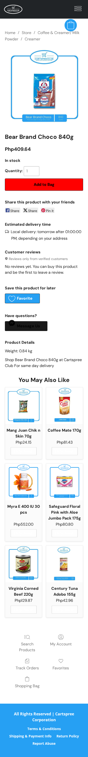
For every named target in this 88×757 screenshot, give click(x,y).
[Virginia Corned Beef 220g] (23, 563)
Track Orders (27, 668)
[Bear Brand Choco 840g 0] (44, 86)
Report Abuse (44, 743)
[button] (13, 9)
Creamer (32, 39)
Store (26, 32)
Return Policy (67, 736)
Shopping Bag (27, 685)
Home (10, 32)
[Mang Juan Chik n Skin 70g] (23, 405)
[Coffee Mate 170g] (64, 405)
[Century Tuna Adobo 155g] (64, 563)
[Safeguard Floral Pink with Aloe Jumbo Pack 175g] (64, 481)
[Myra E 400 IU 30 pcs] (23, 481)
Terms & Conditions (44, 728)
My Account (61, 644)
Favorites (61, 668)
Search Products (27, 646)
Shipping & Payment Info (30, 736)
